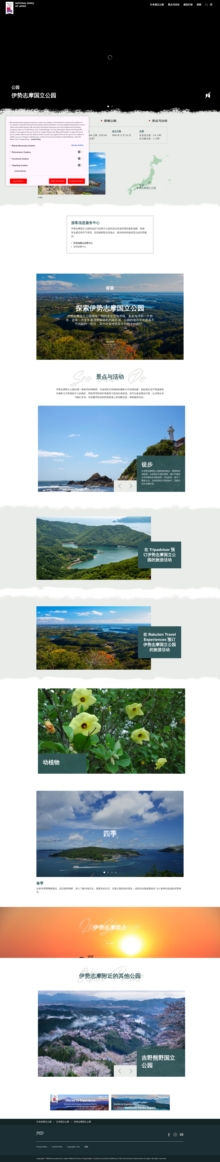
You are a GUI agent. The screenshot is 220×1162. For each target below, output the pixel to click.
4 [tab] (115, 872)
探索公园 (110, 121)
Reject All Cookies (57, 181)
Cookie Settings (20, 171)
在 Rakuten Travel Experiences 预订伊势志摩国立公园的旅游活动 (159, 642)
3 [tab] (112, 872)
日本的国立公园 (44, 1121)
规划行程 (188, 4)
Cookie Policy (57, 1147)
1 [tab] (108, 106)
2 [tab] (112, 106)
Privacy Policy (41, 1147)
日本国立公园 (157, 4)
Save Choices (18, 181)
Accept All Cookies (76, 181)
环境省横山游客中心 (83, 243)
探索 (199, 4)
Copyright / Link (73, 1147)
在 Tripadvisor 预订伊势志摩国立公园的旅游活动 (159, 554)
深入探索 (110, 341)
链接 (86, 1147)
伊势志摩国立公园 (82, 1121)
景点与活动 (173, 4)
